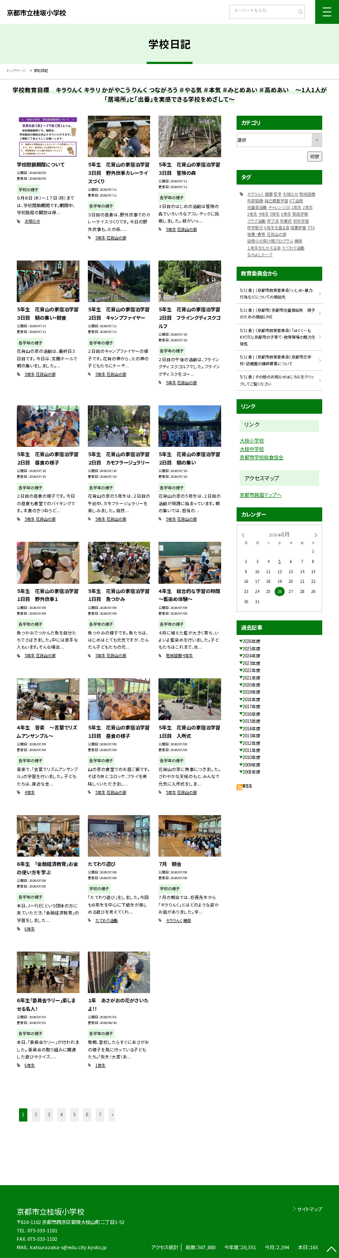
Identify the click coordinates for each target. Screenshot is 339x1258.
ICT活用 (296, 201)
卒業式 (286, 221)
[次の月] (316, 534)
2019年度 (251, 692)
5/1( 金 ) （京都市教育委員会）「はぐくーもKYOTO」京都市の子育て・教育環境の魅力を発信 (277, 337)
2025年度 (251, 649)
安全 (278, 194)
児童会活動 (257, 207)
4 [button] (61, 1114)
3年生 (252, 214)
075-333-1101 (42, 1230)
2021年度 (251, 678)
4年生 (188, 655)
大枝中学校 (252, 448)
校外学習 (301, 221)
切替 (314, 156)
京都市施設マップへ (261, 494)
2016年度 (251, 714)
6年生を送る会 (277, 227)
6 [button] (87, 1114)
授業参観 (298, 227)
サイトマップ (309, 1209)
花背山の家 (116, 238)
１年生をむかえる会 (264, 248)
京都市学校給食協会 (261, 457)
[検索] (297, 13)
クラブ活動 (256, 221)
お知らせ (32, 221)
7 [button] (100, 1114)
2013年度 (251, 736)
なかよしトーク (259, 254)
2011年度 (251, 750)
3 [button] (49, 1114)
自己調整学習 (276, 201)
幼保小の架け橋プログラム (270, 241)
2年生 (308, 207)
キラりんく (174, 920)
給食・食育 (256, 234)
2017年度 (251, 706)
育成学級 (300, 214)
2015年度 (251, 721)
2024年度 (251, 656)
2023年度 (251, 663)
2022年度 (251, 670)
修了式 (273, 221)
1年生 (100, 1065)
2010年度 (251, 757)
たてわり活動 (106, 920)
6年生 (30, 929)
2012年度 (251, 743)
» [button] (112, 1114)
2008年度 (251, 772)
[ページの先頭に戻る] (331, 1250)
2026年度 (251, 641)
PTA (311, 227)
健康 (269, 194)
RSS (247, 786)
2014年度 (251, 728)
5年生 (100, 238)
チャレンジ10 (279, 207)
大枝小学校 (252, 440)
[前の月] (242, 534)
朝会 (187, 920)
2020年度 (251, 685)
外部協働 (255, 201)
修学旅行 (255, 227)
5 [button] (74, 1114)
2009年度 (251, 765)
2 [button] (36, 1114)
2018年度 (251, 699)
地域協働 (174, 655)
